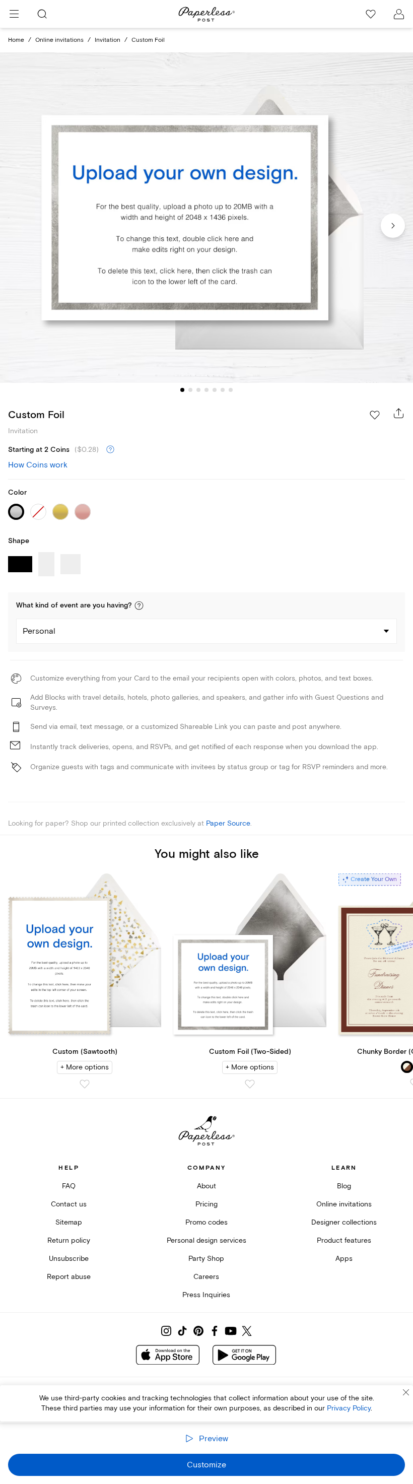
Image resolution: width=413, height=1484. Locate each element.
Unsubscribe (69, 1258)
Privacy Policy (349, 1408)
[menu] (14, 14)
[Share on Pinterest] (198, 1331)
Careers (206, 1276)
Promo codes (206, 1222)
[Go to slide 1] (182, 390)
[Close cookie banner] (406, 1392)
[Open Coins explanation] (110, 450)
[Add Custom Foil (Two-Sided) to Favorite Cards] (250, 1084)
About (206, 1186)
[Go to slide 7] (231, 390)
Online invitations (59, 40)
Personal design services (206, 1240)
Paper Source (228, 823)
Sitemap (68, 1222)
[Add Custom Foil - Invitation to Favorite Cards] (375, 415)
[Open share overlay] (399, 413)
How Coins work (37, 465)
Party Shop (206, 1258)
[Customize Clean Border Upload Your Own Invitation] (206, 217)
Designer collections (344, 1222)
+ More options (84, 1067)
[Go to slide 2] (190, 390)
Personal (39, 631)
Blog (344, 1186)
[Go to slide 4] (206, 390)
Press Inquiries (206, 1295)
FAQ (69, 1186)
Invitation (107, 40)
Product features (344, 1240)
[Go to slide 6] (223, 390)
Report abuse (69, 1276)
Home (16, 40)
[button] (139, 605)
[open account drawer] (399, 14)
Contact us (69, 1204)
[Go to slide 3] (198, 390)
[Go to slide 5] (215, 390)
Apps (344, 1258)
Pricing (206, 1204)
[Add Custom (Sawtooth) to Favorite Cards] (85, 1084)
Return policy (68, 1240)
